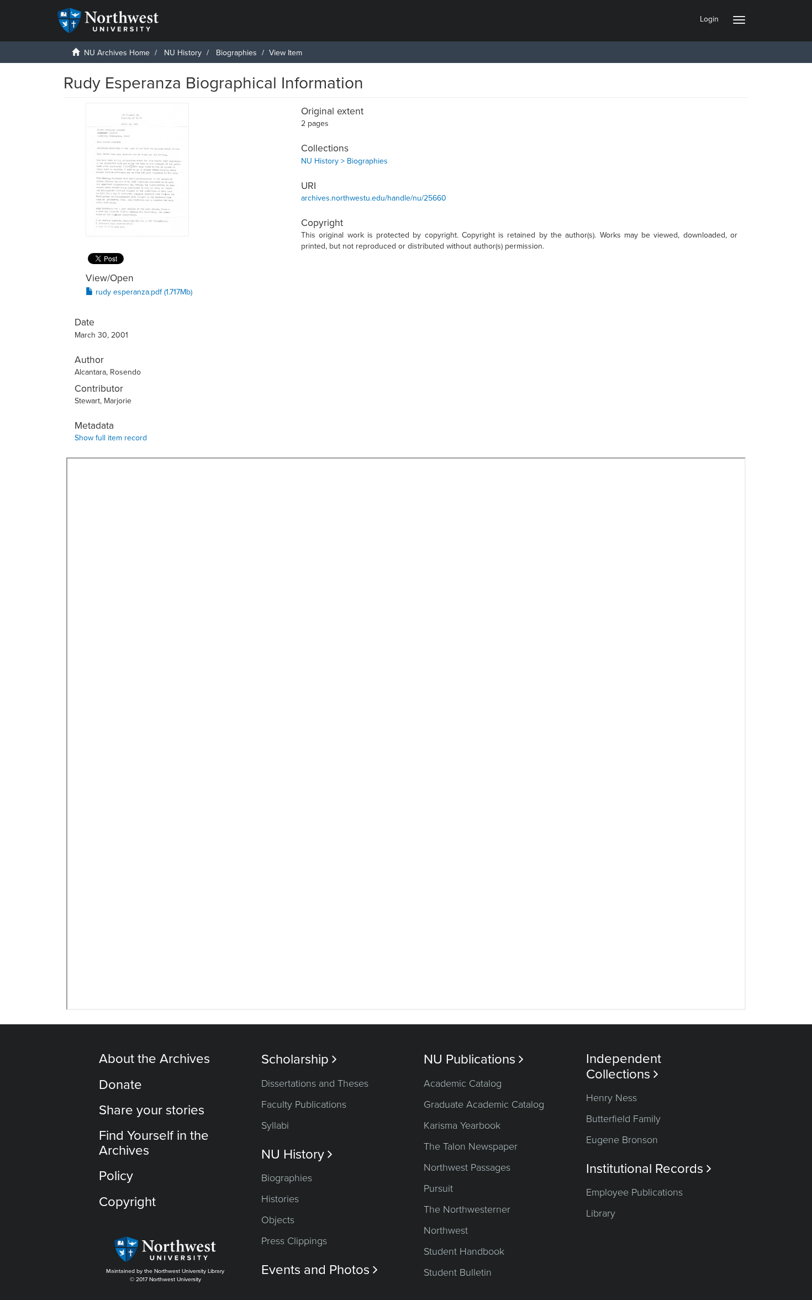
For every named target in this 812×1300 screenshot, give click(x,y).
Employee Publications (634, 1192)
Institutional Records (648, 1169)
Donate (120, 1085)
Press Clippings (294, 1241)
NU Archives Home (117, 52)
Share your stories (151, 1110)
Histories (280, 1199)
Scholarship (299, 1059)
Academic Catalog (463, 1083)
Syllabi (275, 1125)
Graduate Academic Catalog (484, 1104)
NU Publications (474, 1059)
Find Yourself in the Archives (154, 1143)
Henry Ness (611, 1098)
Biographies (236, 52)
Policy (116, 1176)
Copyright (127, 1202)
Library (600, 1213)
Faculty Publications (303, 1104)
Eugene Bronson (622, 1140)
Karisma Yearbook (462, 1125)
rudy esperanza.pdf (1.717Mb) (142, 292)
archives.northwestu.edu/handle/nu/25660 (373, 198)
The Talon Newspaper (471, 1146)
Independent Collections (623, 1066)
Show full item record (111, 438)
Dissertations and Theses (314, 1083)
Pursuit (438, 1188)
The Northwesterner (467, 1209)
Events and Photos (319, 1270)
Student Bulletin (458, 1272)
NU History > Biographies (344, 161)
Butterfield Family (623, 1119)
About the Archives (154, 1059)
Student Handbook (464, 1251)
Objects (277, 1220)
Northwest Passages (467, 1167)
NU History (183, 52)
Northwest (446, 1230)
